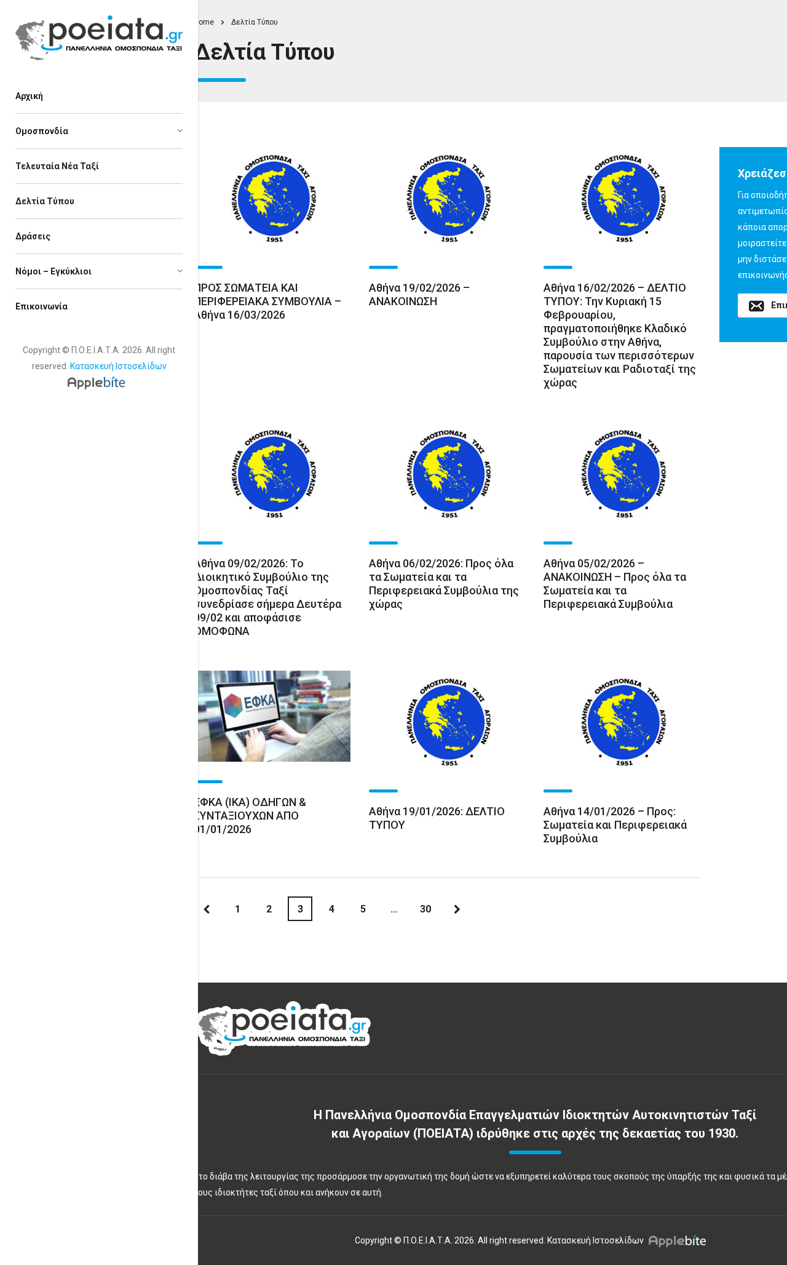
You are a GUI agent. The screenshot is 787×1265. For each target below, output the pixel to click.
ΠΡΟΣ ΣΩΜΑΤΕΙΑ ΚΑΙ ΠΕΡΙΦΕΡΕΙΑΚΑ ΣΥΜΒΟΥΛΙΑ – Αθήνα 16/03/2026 (267, 301)
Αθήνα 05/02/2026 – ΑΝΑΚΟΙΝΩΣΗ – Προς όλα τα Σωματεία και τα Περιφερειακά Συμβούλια (615, 583)
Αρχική (29, 96)
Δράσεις (32, 236)
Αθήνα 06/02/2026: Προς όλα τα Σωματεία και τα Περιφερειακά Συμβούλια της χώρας (444, 583)
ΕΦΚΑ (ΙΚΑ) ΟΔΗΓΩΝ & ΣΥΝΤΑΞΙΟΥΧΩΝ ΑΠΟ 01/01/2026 (250, 816)
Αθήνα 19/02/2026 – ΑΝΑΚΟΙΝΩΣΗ (419, 294)
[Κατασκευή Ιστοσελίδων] (99, 382)
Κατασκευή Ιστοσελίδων (118, 366)
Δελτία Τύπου (44, 201)
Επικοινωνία (41, 306)
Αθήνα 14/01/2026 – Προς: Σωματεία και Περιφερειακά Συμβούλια (615, 825)
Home (204, 22)
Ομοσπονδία (41, 131)
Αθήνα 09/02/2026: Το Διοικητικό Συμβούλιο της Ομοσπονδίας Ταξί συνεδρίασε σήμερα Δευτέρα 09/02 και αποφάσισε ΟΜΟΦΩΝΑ (267, 597)
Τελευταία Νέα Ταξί (57, 166)
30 (425, 909)
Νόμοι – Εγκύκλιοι (53, 271)
